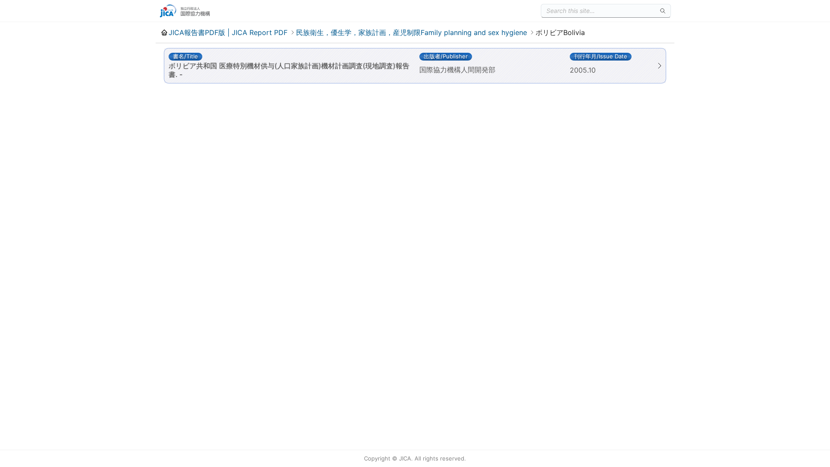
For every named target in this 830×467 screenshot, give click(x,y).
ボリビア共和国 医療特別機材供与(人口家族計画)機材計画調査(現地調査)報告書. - (289, 70)
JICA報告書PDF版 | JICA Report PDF (228, 32)
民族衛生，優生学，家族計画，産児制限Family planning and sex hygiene (411, 32)
